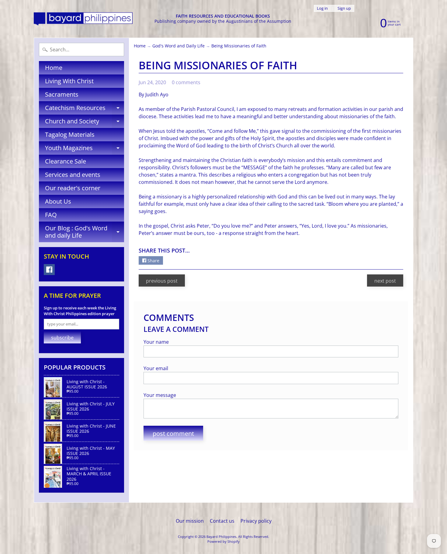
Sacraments (61, 94)
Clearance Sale (65, 161)
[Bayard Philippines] (83, 19)
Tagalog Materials (70, 134)
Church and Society (84, 122)
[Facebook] (49, 269)
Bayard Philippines (221, 536)
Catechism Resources (84, 109)
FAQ (51, 215)
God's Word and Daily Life (178, 46)
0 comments (186, 82)
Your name (156, 342)
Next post (385, 280)
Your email (156, 368)
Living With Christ (69, 81)
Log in (322, 8)
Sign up (344, 8)
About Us (58, 201)
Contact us (222, 521)
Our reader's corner (72, 188)
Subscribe (62, 337)
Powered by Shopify (223, 541)
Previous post (162, 280)
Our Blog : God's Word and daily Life (84, 232)
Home (53, 68)
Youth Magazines (84, 149)
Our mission (190, 521)
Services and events (72, 174)
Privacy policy (256, 521)
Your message (160, 395)
